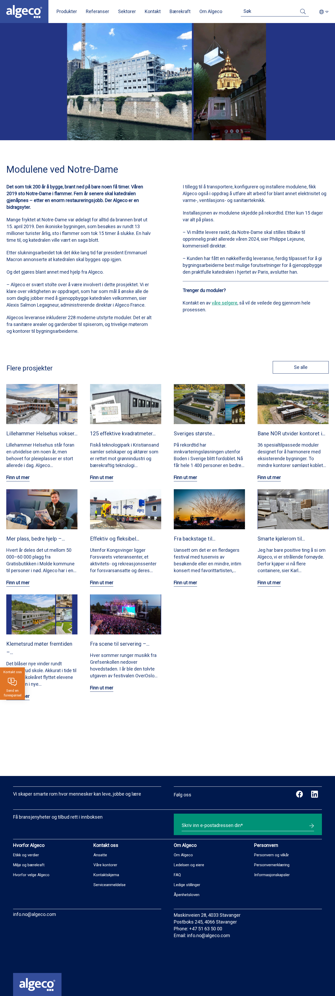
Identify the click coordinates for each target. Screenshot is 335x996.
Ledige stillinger (187, 884)
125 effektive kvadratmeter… (123, 433)
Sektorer (127, 11)
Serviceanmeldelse (109, 884)
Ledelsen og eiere (189, 865)
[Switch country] (323, 12)
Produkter (67, 11)
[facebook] (299, 795)
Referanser (97, 11)
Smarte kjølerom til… (281, 539)
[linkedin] (314, 795)
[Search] (303, 12)
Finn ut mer (18, 477)
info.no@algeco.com (34, 914)
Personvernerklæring (271, 865)
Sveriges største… (194, 433)
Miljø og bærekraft (28, 865)
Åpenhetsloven (186, 894)
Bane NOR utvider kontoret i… (291, 433)
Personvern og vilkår (271, 855)
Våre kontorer (105, 865)
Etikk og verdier (26, 855)
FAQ (177, 875)
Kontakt (153, 11)
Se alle (301, 367)
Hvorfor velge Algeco (31, 875)
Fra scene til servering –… (119, 644)
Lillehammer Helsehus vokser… (41, 433)
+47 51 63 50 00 (205, 928)
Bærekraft (180, 11)
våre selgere (224, 303)
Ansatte (100, 855)
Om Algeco (210, 11)
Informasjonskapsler (272, 875)
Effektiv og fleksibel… (114, 539)
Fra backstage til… (194, 539)
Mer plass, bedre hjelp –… (35, 539)
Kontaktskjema (106, 875)
